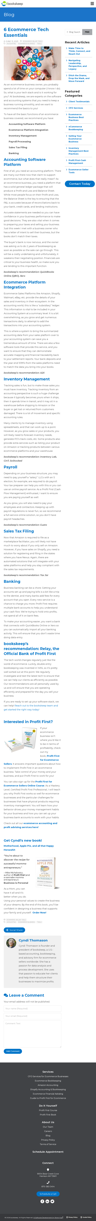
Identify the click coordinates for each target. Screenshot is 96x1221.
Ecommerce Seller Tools (32, 41)
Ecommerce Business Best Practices (76, 117)
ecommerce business (26, 43)
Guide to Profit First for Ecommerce (48, 1098)
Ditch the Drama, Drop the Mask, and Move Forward (79, 78)
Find (87, 32)
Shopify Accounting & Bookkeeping (48, 1089)
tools (39, 43)
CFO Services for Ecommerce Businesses (48, 1076)
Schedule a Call (48, 1194)
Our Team (48, 1127)
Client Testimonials (79, 101)
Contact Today (79, 183)
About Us (48, 1122)
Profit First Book (48, 1115)
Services (48, 1071)
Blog (48, 1135)
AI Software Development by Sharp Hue (48, 1218)
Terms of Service (48, 1144)
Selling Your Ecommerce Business (75, 139)
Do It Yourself (48, 1105)
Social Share (15, 930)
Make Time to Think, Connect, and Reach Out (79, 51)
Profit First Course (48, 1110)
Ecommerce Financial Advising (48, 1094)
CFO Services (76, 108)
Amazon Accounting (48, 1085)
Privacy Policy (48, 1140)
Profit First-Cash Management (77, 161)
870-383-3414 (48, 1186)
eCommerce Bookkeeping (76, 128)
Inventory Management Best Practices (78, 151)
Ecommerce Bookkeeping (48, 1081)
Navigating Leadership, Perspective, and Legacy (78, 64)
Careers (48, 1131)
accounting (11, 43)
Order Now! (39, 912)
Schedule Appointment (48, 1151)
